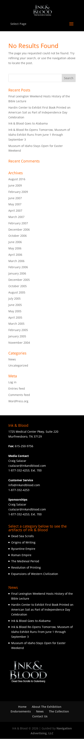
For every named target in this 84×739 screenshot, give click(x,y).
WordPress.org (18, 401)
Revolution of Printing (26, 567)
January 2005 (17, 336)
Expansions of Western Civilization (34, 574)
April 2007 (15, 210)
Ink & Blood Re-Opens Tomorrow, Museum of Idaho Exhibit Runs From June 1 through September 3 (39, 134)
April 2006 (15, 255)
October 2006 (17, 236)
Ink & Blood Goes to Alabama (28, 123)
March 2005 (16, 324)
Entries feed (16, 388)
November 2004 (19, 342)
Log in (12, 382)
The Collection (59, 711)
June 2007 (15, 198)
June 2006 (15, 242)
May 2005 (14, 311)
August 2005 (16, 292)
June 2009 (15, 185)
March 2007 (16, 217)
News (12, 359)
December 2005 (19, 280)
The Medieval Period (25, 561)
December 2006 (19, 229)
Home (22, 707)
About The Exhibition (46, 707)
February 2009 (18, 192)
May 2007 (14, 204)
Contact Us (40, 716)
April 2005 (15, 317)
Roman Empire (21, 555)
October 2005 (17, 286)
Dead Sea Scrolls (22, 536)
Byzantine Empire (23, 549)
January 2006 (17, 273)
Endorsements (21, 711)
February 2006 (18, 267)
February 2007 (18, 223)
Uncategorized (18, 365)
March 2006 (16, 261)
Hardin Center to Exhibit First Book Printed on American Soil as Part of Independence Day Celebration (39, 112)
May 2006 (14, 248)
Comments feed (19, 395)
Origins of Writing (23, 542)
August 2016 (16, 179)
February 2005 (18, 330)
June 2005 (15, 305)
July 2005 (14, 298)
